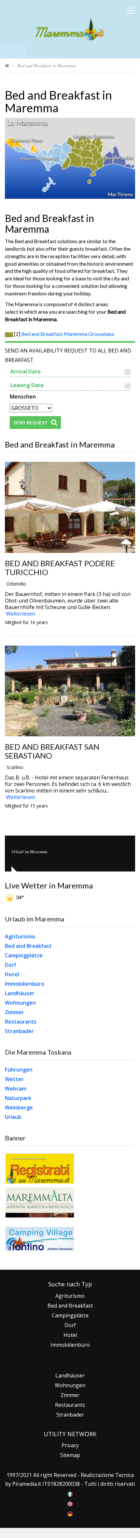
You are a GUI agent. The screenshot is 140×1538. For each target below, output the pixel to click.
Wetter (14, 1079)
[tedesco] (70, 1513)
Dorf (10, 964)
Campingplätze (24, 955)
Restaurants (20, 1021)
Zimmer (14, 1012)
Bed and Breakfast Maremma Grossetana (67, 334)
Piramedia (24, 1483)
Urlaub (13, 1117)
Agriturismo (20, 936)
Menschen (23, 396)
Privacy (70, 1445)
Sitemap (70, 1455)
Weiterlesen (20, 613)
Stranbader (19, 1031)
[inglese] (70, 1503)
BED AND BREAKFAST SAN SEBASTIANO (52, 751)
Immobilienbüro (24, 983)
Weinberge (19, 1107)
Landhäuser (20, 993)
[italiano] (70, 1493)
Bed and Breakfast (28, 945)
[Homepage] (7, 65)
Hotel (12, 974)
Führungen (19, 1069)
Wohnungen (20, 1002)
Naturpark (18, 1098)
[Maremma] (70, 28)
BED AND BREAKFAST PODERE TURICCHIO (60, 567)
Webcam (15, 1088)
